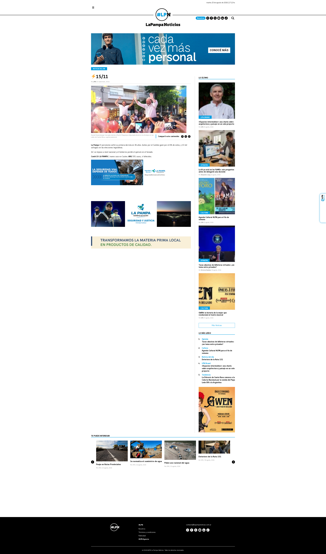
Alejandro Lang (205, 175)
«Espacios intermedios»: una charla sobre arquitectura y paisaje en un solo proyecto (216, 123)
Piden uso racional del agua (176, 462)
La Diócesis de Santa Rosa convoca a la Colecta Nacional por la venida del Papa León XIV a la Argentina (218, 380)
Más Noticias (217, 325)
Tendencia (206, 375)
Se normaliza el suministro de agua (146, 461)
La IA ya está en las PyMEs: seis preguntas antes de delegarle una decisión (216, 170)
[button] (92, 457)
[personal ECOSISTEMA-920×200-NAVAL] (163, 64)
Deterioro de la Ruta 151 (212, 359)
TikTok (226, 18)
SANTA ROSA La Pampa (219, 9)
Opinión (204, 165)
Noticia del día (99, 69)
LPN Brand (205, 117)
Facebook (211, 18)
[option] (112, 455)
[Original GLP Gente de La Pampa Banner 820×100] (141, 248)
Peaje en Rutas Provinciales (108, 464)
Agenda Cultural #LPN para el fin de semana (214, 218)
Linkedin (222, 18)
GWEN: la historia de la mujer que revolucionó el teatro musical (213, 313)
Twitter (215, 18)
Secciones (100, 7)
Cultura (204, 213)
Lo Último (203, 77)
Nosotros (201, 18)
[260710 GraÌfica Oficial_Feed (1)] (217, 432)
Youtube (218, 18)
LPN (94, 82)
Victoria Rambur (206, 270)
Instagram (207, 18)
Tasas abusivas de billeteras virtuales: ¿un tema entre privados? (216, 266)
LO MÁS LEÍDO (205, 333)
